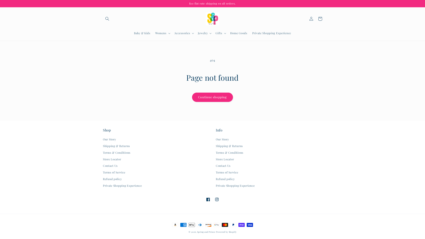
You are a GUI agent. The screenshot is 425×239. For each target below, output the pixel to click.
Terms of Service (114, 172)
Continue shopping (212, 97)
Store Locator (112, 159)
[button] (107, 18)
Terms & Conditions (116, 152)
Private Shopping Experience (122, 185)
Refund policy (112, 179)
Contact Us (110, 165)
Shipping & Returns (116, 146)
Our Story (109, 139)
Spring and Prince (206, 232)
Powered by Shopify (226, 232)
